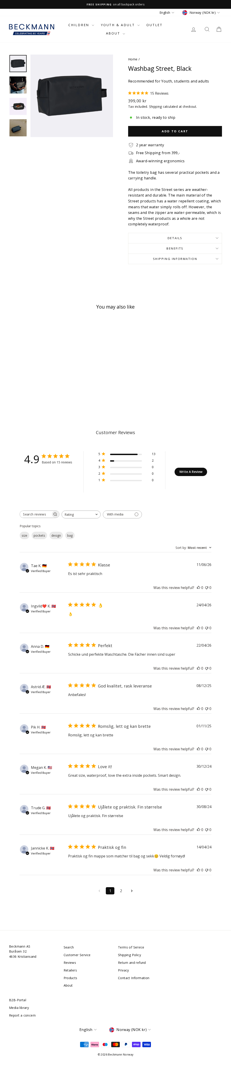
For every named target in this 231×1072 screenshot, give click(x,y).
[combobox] (81, 514)
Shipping (155, 106)
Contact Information (134, 978)
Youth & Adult (118, 25)
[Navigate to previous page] (99, 890)
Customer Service (77, 955)
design (56, 535)
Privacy (123, 970)
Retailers (70, 970)
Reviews (70, 962)
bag (70, 535)
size (24, 535)
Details (175, 238)
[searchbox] (35, 514)
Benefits (175, 248)
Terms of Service (131, 947)
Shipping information (175, 259)
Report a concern (22, 1015)
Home (133, 59)
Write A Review (190, 472)
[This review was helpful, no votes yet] (198, 587)
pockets (39, 535)
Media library (19, 1008)
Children (79, 25)
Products (70, 978)
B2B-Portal (17, 1000)
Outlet (154, 25)
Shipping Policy (129, 955)
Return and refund (132, 962)
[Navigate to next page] (131, 890)
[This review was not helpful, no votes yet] (206, 587)
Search (69, 947)
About (114, 33)
